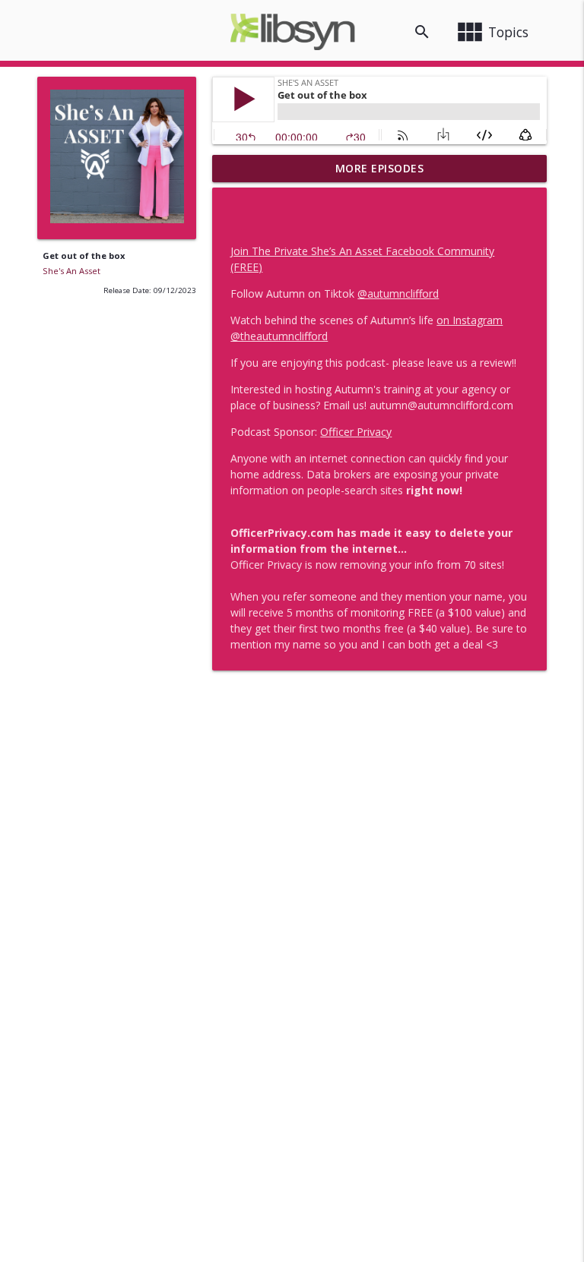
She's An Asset (71, 270)
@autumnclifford (398, 293)
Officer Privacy (356, 431)
